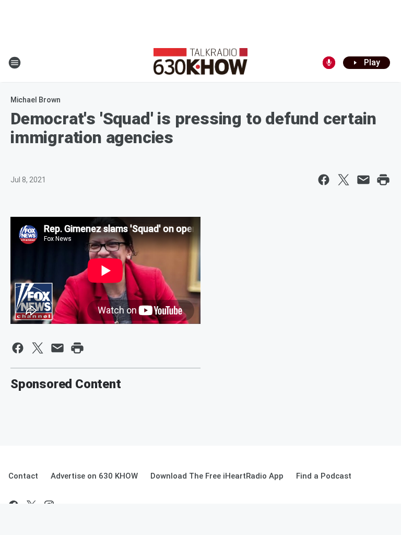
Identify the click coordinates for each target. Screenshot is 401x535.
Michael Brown (35, 100)
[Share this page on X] (343, 179)
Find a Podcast (323, 476)
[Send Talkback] (329, 62)
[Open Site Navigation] (14, 62)
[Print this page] (383, 179)
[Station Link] (200, 62)
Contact (23, 476)
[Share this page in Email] (363, 179)
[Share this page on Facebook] (323, 179)
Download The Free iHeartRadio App (217, 476)
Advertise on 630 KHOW (94, 476)
